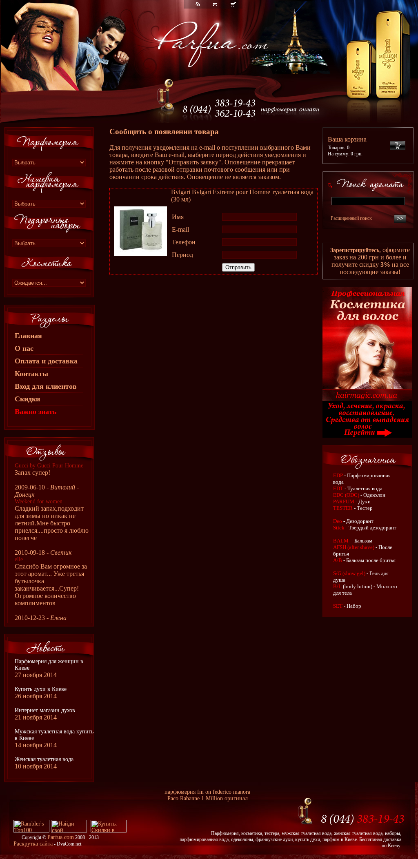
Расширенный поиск (351, 218)
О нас (24, 348)
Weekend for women (38, 501)
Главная (28, 336)
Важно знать (36, 411)
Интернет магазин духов (45, 710)
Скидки (27, 399)
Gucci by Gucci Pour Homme (49, 466)
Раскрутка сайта (33, 844)
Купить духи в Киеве (41, 689)
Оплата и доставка (46, 361)
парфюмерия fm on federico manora (207, 792)
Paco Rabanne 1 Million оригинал (207, 798)
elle (19, 559)
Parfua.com (60, 837)
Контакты (31, 374)
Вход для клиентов (46, 386)
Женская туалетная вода (44, 759)
